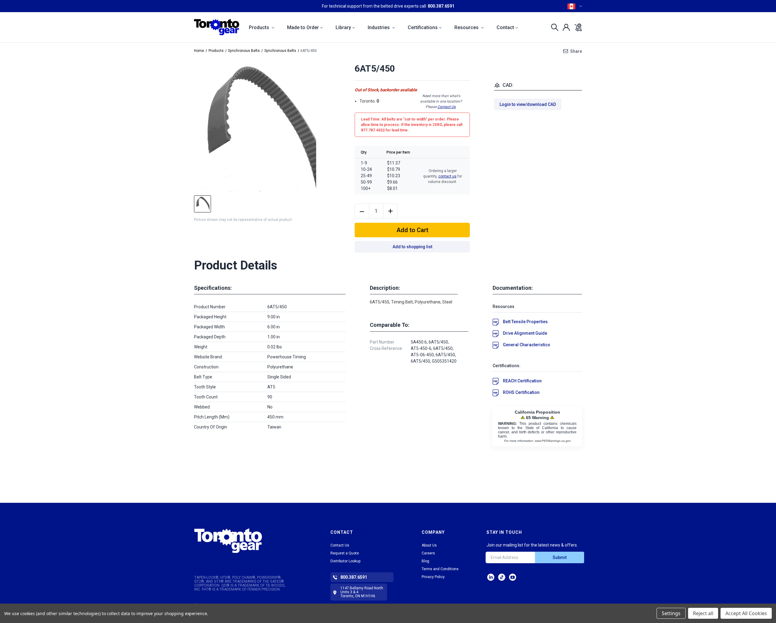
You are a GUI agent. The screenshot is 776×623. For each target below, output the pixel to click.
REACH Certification (522, 380)
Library (343, 27)
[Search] (553, 27)
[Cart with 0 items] (576, 27)
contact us (447, 176)
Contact (505, 27)
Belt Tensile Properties (525, 321)
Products (259, 27)
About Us (429, 545)
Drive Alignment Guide (525, 333)
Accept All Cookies (746, 613)
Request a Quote (344, 553)
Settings (671, 613)
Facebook (512, 577)
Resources (467, 27)
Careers (428, 553)
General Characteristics (526, 344)
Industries (379, 27)
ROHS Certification (521, 392)
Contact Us (446, 107)
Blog (425, 561)
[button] (246, 540)
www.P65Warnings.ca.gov (553, 440)
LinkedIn (491, 577)
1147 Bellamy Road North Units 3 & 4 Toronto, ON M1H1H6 (361, 592)
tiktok (501, 577)
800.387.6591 (441, 6)
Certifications (423, 27)
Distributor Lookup (345, 561)
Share (576, 51)
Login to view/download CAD (528, 104)
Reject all (703, 613)
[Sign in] (564, 27)
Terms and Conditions (440, 569)
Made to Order (303, 27)
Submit (560, 557)
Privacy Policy (433, 577)
